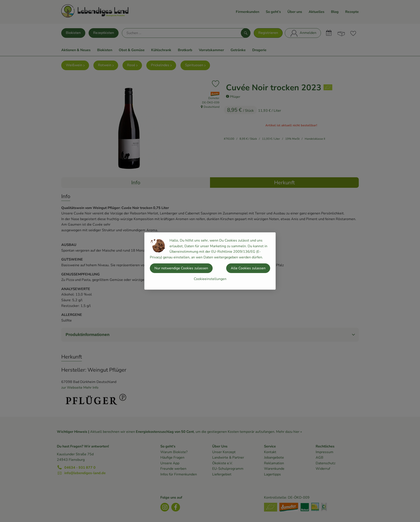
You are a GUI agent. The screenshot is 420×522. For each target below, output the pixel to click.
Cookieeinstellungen (210, 279)
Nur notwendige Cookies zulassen (181, 268)
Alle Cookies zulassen (248, 268)
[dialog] (210, 261)
